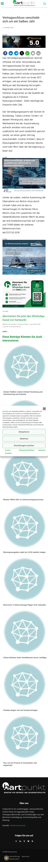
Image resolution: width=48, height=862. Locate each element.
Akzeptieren (24, 432)
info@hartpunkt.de (17, 825)
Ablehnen (24, 438)
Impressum (42, 450)
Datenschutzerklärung (26, 450)
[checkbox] (6, 858)
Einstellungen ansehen (24, 445)
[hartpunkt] (24, 3)
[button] (44, 409)
